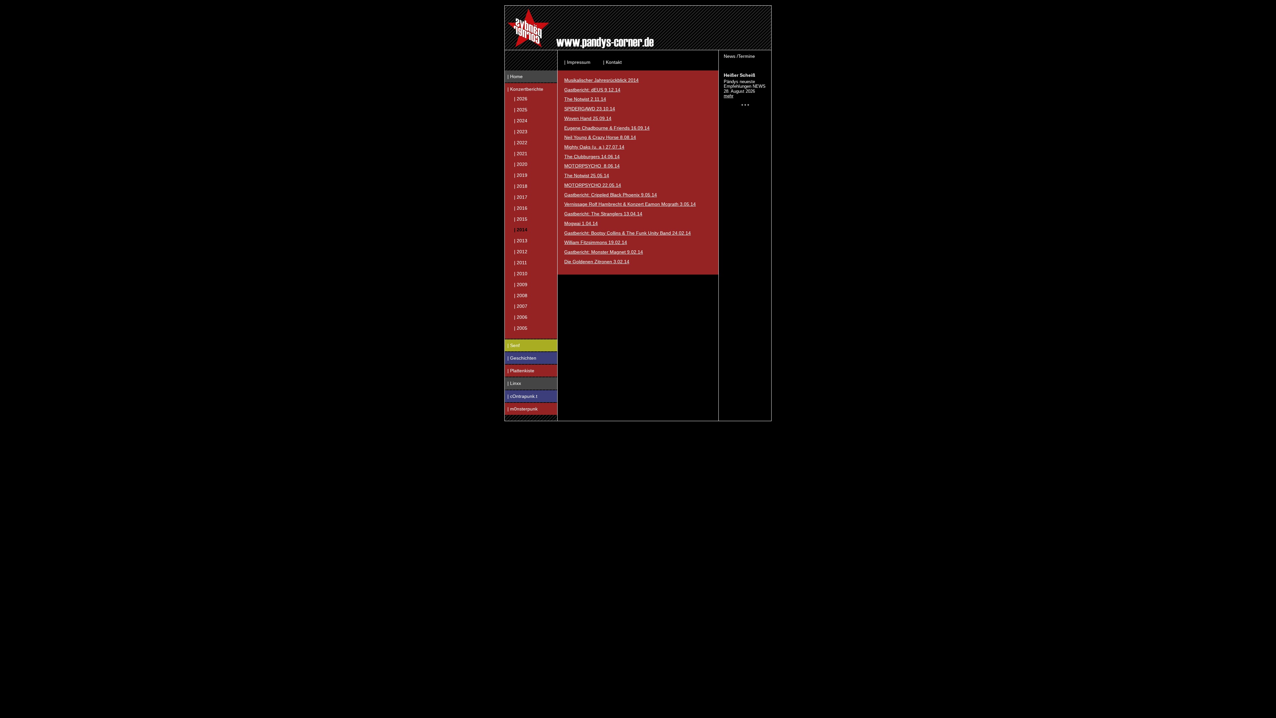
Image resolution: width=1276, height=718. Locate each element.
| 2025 (520, 109)
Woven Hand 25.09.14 (587, 118)
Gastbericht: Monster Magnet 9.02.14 (603, 252)
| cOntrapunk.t (522, 396)
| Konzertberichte (525, 89)
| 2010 (520, 273)
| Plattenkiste (520, 370)
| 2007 (520, 306)
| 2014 (520, 229)
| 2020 (520, 164)
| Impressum (577, 62)
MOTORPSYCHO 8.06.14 (592, 166)
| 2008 (520, 295)
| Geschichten (521, 358)
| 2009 (520, 284)
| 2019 (520, 175)
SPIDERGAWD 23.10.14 (589, 108)
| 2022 (520, 142)
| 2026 (520, 98)
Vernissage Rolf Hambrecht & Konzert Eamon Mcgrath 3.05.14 (630, 204)
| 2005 (520, 328)
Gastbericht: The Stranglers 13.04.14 (603, 213)
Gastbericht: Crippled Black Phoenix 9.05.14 (610, 194)
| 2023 (520, 131)
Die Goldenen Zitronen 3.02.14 (596, 261)
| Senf (513, 345)
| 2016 (520, 207)
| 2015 (520, 218)
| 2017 (520, 196)
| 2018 (520, 186)
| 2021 (520, 153)
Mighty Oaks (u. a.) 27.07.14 (594, 147)
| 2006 (520, 317)
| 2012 (520, 251)
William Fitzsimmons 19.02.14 (595, 242)
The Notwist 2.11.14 (585, 99)
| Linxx (514, 383)
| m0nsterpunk (522, 409)
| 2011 (520, 262)
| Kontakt (612, 62)
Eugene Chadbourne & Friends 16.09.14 (607, 128)
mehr (728, 95)
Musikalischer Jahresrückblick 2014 (601, 80)
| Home (515, 76)
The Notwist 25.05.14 (586, 175)
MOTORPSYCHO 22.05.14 (592, 185)
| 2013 (520, 240)
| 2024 (520, 120)
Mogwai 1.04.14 (581, 223)
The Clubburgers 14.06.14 (592, 156)
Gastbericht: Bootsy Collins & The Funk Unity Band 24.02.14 (627, 233)
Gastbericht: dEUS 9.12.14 (592, 89)
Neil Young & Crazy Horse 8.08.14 (600, 137)
